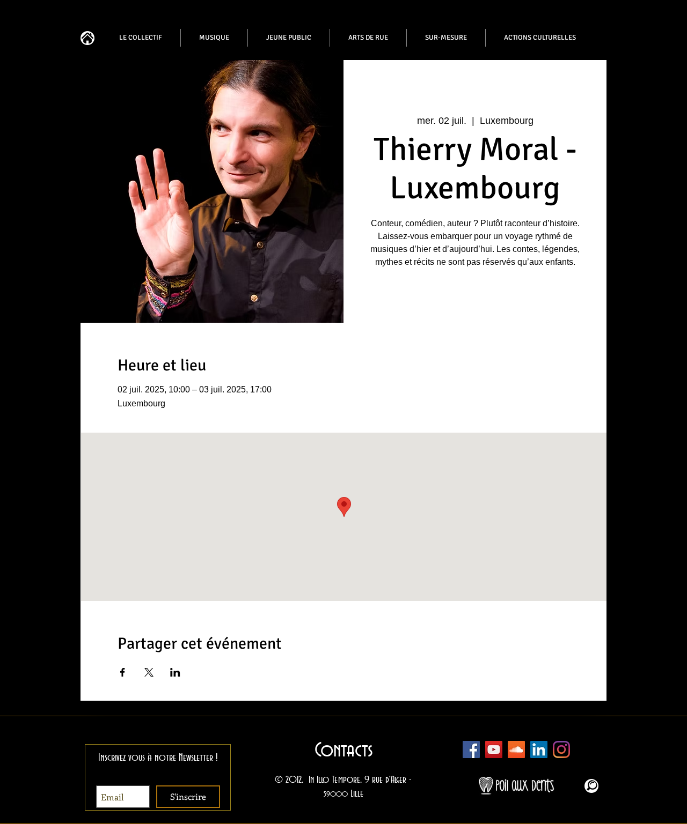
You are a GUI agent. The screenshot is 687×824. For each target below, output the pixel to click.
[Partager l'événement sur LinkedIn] (175, 672)
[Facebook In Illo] (471, 749)
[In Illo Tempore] (538, 749)
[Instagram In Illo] (561, 749)
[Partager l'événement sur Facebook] (123, 672)
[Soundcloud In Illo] (516, 749)
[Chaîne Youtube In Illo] (493, 749)
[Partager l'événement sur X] (149, 672)
